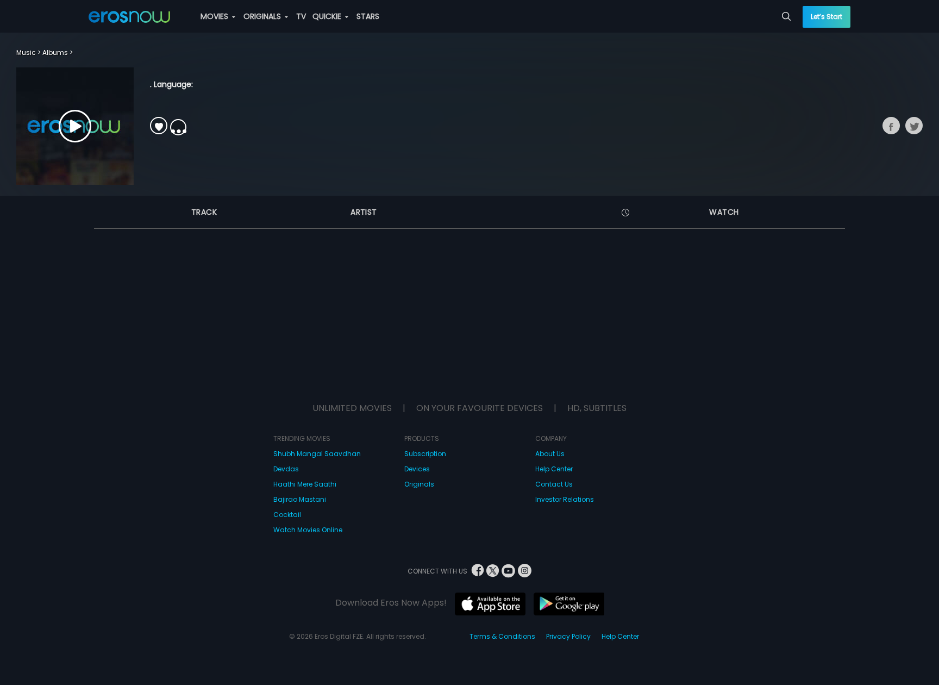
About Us (550, 453)
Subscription (425, 453)
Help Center (554, 469)
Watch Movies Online (307, 529)
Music (26, 52)
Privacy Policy (568, 636)
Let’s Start (826, 16)
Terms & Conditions (502, 636)
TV (301, 16)
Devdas (286, 469)
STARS (367, 16)
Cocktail (287, 514)
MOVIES (215, 16)
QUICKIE (327, 16)
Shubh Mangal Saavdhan (317, 453)
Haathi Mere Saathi (304, 484)
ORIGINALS (263, 16)
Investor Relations (564, 499)
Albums (55, 52)
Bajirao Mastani (299, 499)
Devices (417, 469)
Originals (419, 484)
